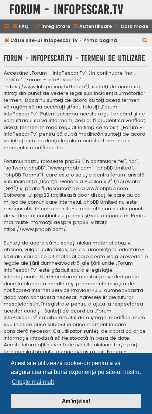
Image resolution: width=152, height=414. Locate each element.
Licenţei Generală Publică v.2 (75, 181)
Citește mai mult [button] (33, 382)
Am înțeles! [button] (76, 401)
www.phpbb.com (107, 188)
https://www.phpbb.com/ (35, 229)
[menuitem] (20, 27)
